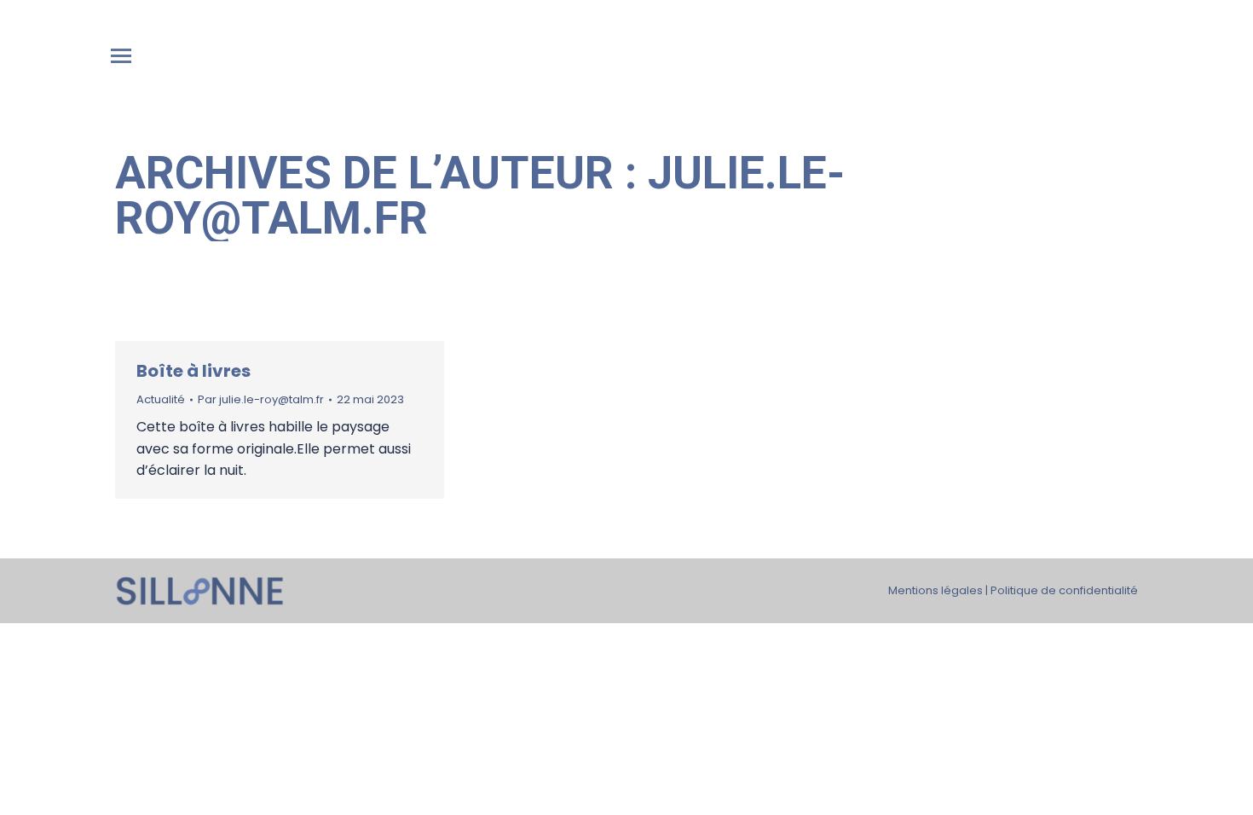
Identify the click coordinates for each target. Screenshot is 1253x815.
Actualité (160, 399)
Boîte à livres (193, 371)
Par (261, 400)
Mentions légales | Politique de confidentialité (1013, 590)
